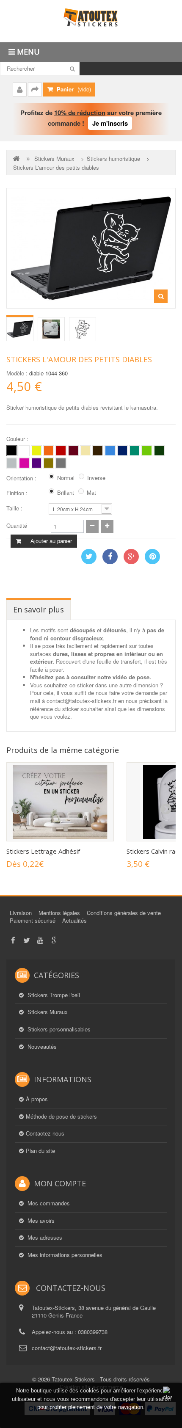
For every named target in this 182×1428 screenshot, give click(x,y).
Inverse (96, 478)
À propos (37, 1099)
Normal (65, 478)
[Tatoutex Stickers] (91, 21)
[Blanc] (24, 450)
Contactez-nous (45, 1133)
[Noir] (12, 450)
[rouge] (61, 450)
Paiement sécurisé (32, 920)
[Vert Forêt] (159, 450)
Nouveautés (41, 1046)
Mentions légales (59, 913)
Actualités (74, 920)
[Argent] (61, 463)
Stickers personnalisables (58, 1029)
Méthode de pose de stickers (61, 1116)
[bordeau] (73, 450)
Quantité (16, 525)
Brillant (65, 492)
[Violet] (36, 463)
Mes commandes (48, 1203)
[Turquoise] (134, 450)
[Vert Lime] (147, 450)
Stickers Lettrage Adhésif (43, 851)
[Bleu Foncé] (122, 450)
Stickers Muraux (54, 159)
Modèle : (17, 373)
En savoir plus (38, 609)
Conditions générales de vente (124, 913)
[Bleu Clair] (110, 450)
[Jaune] (36, 450)
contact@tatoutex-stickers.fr (67, 1348)
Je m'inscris (110, 123)
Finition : (17, 493)
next (165, 809)
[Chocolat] (97, 450)
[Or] (48, 463)
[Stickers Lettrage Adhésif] (60, 801)
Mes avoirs (40, 1220)
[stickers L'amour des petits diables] (19, 329)
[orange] (48, 450)
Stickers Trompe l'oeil (53, 995)
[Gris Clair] (12, 463)
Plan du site (40, 1151)
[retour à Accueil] (17, 158)
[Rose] (24, 463)
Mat (91, 492)
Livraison (21, 913)
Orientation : (22, 478)
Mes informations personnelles (64, 1255)
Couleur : (18, 439)
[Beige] (85, 450)
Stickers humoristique (113, 159)
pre (16, 809)
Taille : (15, 508)
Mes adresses (44, 1237)
